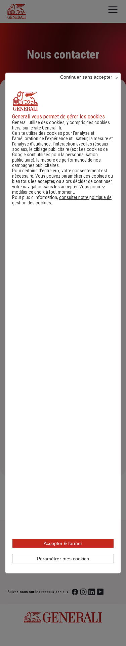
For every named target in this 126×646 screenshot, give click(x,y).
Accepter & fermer (63, 543)
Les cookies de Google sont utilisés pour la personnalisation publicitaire (60, 155)
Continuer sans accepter (86, 77)
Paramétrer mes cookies (63, 558)
